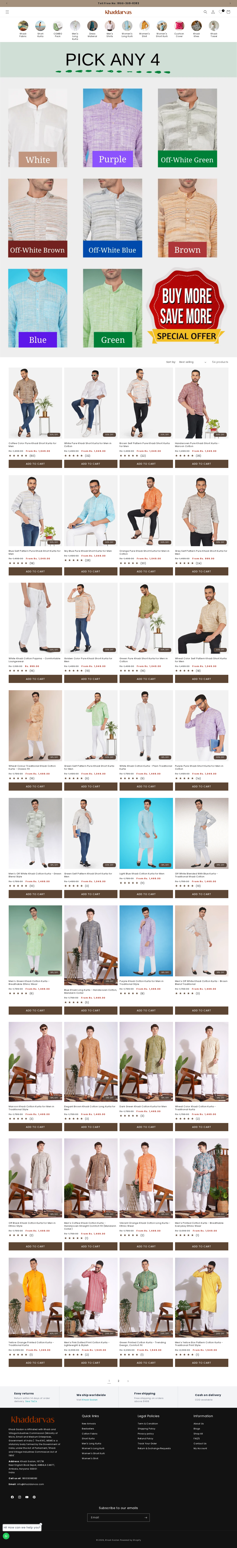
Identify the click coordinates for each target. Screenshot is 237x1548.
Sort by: (171, 362)
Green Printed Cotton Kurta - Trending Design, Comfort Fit (143, 1344)
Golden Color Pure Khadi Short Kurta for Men (88, 660)
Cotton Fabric (90, 1433)
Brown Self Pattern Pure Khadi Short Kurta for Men (145, 445)
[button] (7, 12)
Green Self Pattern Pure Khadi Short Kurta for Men (89, 768)
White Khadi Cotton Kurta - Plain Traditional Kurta (146, 768)
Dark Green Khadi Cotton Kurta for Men (143, 1106)
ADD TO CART (35, 464)
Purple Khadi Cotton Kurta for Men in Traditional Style (142, 983)
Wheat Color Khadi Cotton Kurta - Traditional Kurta (195, 1108)
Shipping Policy (146, 1428)
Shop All (198, 1433)
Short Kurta (88, 1438)
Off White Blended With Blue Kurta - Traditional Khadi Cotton (196, 875)
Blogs (197, 1428)
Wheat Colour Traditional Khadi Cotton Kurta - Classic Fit (32, 768)
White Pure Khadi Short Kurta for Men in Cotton (88, 445)
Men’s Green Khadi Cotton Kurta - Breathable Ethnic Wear (29, 983)
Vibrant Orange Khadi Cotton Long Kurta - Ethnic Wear (145, 1225)
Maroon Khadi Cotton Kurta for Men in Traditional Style (31, 1108)
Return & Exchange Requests (154, 1448)
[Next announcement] (230, 3)
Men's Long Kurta (91, 1443)
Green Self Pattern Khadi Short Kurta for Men (88, 875)
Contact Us (200, 1443)
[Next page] (128, 1381)
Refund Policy (145, 1438)
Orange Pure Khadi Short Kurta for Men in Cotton (145, 553)
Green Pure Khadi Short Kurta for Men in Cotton (144, 660)
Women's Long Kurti (93, 1448)
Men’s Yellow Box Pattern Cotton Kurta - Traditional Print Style (199, 1344)
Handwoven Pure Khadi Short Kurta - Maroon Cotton (197, 445)
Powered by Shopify (130, 1540)
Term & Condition (148, 1423)
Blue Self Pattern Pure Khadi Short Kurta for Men (35, 553)
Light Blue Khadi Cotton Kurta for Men (142, 873)
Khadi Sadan (90, 1399)
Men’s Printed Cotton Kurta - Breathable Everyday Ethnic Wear (199, 1225)
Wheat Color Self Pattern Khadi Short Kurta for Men (201, 660)
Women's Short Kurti (93, 1453)
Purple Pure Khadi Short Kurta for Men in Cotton (199, 768)
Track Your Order (147, 1443)
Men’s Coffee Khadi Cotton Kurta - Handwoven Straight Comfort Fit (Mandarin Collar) (90, 1226)
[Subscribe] (146, 1518)
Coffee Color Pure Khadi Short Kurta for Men (32, 445)
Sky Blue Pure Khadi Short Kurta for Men (88, 551)
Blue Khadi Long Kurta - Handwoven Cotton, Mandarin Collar (90, 992)
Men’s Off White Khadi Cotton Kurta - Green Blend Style (35, 875)
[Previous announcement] (7, 3)
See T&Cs (31, 1401)
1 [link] (109, 1381)
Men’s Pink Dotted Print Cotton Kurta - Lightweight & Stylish (87, 1344)
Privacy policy (146, 1433)
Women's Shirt (90, 1458)
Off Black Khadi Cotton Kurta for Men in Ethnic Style (32, 1225)
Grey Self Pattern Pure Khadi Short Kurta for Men (201, 553)
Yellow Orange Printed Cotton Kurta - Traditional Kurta (31, 1344)
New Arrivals (89, 1423)
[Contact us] (6, 1536)
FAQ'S (197, 1438)
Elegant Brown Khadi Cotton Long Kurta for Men (90, 1108)
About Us (199, 1423)
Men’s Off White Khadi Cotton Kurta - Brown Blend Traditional (201, 983)
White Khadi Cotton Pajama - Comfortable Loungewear (34, 660)
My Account (200, 1448)
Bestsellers (88, 1428)
